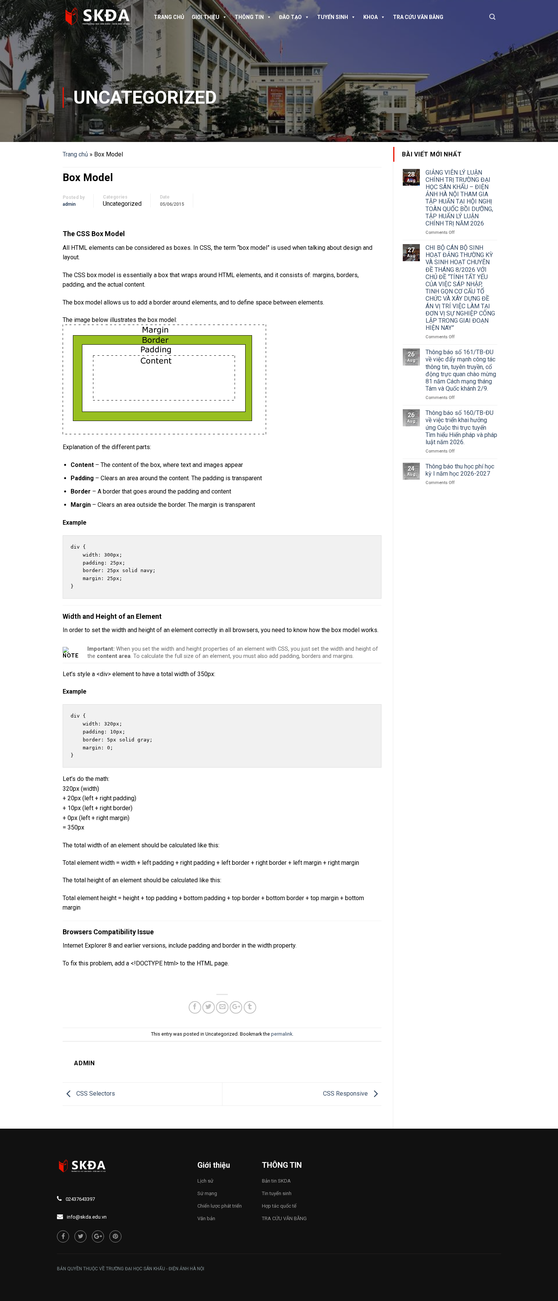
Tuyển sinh (332, 17)
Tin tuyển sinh (277, 1193)
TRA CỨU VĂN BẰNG (418, 17)
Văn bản (206, 1218)
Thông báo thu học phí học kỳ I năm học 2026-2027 (460, 470)
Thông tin (249, 17)
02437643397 (80, 1199)
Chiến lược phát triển (219, 1206)
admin (69, 204)
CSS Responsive (346, 1093)
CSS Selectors (95, 1093)
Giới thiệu (205, 17)
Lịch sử (205, 1181)
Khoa (370, 17)
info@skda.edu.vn (87, 1217)
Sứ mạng (207, 1193)
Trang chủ (169, 17)
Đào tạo (290, 17)
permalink (281, 1034)
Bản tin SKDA (276, 1181)
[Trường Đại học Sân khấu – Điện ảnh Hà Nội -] (101, 17)
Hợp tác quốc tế (279, 1206)
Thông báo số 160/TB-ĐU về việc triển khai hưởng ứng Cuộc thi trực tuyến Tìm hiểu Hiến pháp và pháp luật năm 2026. (461, 427)
